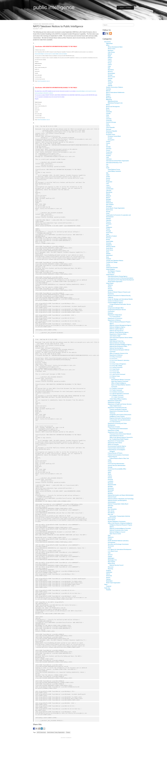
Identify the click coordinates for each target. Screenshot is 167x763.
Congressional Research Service (117, 309)
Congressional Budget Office (116, 308)
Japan (108, 174)
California (110, 297)
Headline (108, 589)
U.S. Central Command (116, 367)
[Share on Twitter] (37, 729)
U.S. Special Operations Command (119, 393)
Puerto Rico (109, 232)
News (105, 584)
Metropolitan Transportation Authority (120, 516)
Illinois (109, 474)
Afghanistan (109, 43)
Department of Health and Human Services (120, 404)
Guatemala (109, 152)
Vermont (110, 554)
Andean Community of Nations (114, 87)
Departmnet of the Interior (115, 442)
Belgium (108, 96)
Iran (107, 164)
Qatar (107, 234)
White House (111, 563)
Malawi (108, 194)
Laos (107, 183)
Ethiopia (110, 57)
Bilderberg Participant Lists (115, 103)
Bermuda (108, 97)
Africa (107, 45)
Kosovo (108, 178)
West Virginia (111, 561)
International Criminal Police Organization (117, 160)
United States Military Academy (118, 399)
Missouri (110, 491)
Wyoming (110, 568)
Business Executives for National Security (119, 295)
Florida (110, 462)
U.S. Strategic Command (116, 395)
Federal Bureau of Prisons (115, 453)
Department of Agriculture (115, 314)
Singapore (109, 244)
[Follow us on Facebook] (104, 33)
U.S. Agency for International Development (119, 549)
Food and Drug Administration (116, 463)
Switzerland (109, 255)
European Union (110, 134)
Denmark (108, 129)
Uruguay (108, 570)
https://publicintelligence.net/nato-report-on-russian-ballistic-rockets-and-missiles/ (51, 53)
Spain (107, 252)
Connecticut (111, 311)
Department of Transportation (116, 441)
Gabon (110, 59)
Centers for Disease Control (115, 300)
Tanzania (110, 82)
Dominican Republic (111, 131)
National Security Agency (116, 348)
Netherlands (109, 202)
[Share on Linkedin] (42, 729)
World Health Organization (115, 281)
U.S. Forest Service (115, 316)
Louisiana (110, 481)
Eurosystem (111, 139)
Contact (128, 7)
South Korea (109, 250)
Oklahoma (111, 537)
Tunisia (110, 83)
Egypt (109, 55)
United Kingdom (110, 269)
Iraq (107, 166)
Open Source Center (115, 533)
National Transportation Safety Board (118, 504)
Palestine (108, 220)
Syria (107, 257)
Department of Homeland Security (117, 407)
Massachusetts (112, 484)
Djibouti (110, 54)
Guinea (110, 61)
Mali (109, 68)
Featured (108, 586)
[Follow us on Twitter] (107, 33)
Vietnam (108, 579)
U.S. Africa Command (115, 357)
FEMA (109, 460)
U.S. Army (112, 362)
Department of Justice (114, 427)
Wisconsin (110, 567)
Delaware (110, 313)
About (121, 7)
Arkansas (110, 290)
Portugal (108, 230)
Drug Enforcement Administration (119, 428)
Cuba (107, 124)
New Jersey (111, 511)
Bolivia (108, 104)
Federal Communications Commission (118, 455)
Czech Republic (110, 127)
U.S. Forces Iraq (114, 371)
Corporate (109, 120)
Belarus (108, 94)
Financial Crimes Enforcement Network (120, 434)
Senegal (110, 75)
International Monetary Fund (114, 162)
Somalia (110, 78)
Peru (107, 225)
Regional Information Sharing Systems (120, 418)
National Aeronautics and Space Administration (121, 495)
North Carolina (112, 518)
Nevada (110, 507)
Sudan (109, 80)
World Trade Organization (113, 582)
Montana (110, 493)
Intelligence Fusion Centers (117, 416)
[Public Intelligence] (54, 7)
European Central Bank (114, 136)
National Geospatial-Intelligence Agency (120, 344)
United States (110, 283)
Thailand (108, 258)
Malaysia (108, 195)
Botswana (110, 50)
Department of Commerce (115, 318)
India (107, 157)
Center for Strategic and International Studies (120, 299)
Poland (108, 229)
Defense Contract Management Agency (120, 325)
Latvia (107, 185)
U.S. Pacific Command (116, 390)
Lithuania (108, 190)
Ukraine (108, 265)
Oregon (110, 539)
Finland (108, 141)
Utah (109, 553)
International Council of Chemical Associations (120, 278)
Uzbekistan (109, 572)
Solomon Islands (110, 246)
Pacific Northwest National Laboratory (118, 540)
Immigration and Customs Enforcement (120, 414)
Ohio (109, 535)
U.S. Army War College (116, 365)
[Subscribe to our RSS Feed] (110, 33)
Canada (108, 113)
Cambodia (109, 111)
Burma (108, 110)
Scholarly (108, 243)
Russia (108, 239)
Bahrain (108, 90)
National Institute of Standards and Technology (121, 498)
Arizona (110, 288)
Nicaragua (109, 206)
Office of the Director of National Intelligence (120, 523)
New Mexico (111, 512)
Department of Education (115, 400)
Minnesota (111, 488)
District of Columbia (113, 444)
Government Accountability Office (117, 469)
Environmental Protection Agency (117, 446)
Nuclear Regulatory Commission (117, 521)
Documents (107, 41)
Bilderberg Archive (113, 101)
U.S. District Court (113, 551)
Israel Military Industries (114, 171)
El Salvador (109, 132)
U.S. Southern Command (116, 392)
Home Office (111, 272)
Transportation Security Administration (120, 420)
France (108, 143)
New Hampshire (112, 509)
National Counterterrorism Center (119, 530)
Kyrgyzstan (109, 181)
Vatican (108, 574)
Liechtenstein (109, 188)
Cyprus (108, 125)
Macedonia (109, 192)
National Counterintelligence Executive (120, 528)
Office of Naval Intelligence (118, 383)
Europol (110, 138)
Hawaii (110, 470)
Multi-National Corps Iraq (116, 341)
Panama (108, 222)
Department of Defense (114, 320)
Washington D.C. (112, 560)
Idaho (109, 472)
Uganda (110, 85)
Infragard (112, 451)
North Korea (109, 209)
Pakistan (108, 218)
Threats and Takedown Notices (43, 24)
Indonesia (109, 159)
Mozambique (111, 73)
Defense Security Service (116, 330)
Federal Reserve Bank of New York (119, 458)
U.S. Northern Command (116, 388)
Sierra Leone (111, 76)
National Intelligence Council (117, 532)
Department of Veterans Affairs (118, 334)
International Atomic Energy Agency (117, 276)
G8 (107, 145)
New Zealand (109, 204)
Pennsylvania (111, 542)
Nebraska (110, 505)
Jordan (108, 176)
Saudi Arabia (109, 241)
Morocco (110, 71)
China (107, 117)
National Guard (112, 497)
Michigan (108, 199)
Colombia (108, 118)
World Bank (109, 581)
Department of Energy (114, 402)
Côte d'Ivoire (111, 52)
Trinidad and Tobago (111, 262)
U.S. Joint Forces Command (117, 374)
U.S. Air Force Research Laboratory (119, 360)
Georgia (108, 146)
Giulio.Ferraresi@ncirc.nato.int (44, 81)
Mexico (108, 197)
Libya (109, 66)
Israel (107, 167)
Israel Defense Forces (114, 169)
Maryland (110, 483)
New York (110, 514)
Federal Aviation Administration (116, 448)
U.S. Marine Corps (115, 376)
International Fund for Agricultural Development (121, 279)
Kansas (110, 477)
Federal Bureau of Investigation (116, 449)
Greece (108, 150)
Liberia (110, 64)
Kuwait (108, 180)
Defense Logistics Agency (117, 328)
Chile (107, 115)
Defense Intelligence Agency (117, 327)
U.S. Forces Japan (115, 372)
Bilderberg (109, 99)
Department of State (113, 430)
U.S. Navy (112, 378)
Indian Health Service (115, 406)
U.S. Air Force (113, 358)
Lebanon (108, 187)
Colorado (110, 306)
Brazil (107, 108)
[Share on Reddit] (39, 729)
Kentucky (110, 479)
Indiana (110, 476)
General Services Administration (116, 465)
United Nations (110, 274)
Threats (68, 732)
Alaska (110, 287)
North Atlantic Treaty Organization (55, 732)
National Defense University (117, 343)
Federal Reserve (112, 456)
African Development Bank (115, 47)
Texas (109, 547)
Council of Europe (111, 122)
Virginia (110, 556)
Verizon (108, 577)
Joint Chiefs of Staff (115, 336)
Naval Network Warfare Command (120, 379)
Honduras (109, 153)
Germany (108, 148)
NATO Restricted (41, 732)
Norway (108, 211)
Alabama (110, 285)
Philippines (109, 227)
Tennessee (111, 546)
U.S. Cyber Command (117, 397)
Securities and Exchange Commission (118, 544)
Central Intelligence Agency (115, 302)
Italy (107, 173)
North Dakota (111, 519)
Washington (111, 558)
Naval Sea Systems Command (119, 381)
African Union (111, 48)
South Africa (109, 248)
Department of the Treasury (115, 432)
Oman (108, 213)
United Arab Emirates (112, 267)
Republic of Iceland (111, 236)
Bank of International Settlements (115, 92)
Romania (108, 237)
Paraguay (108, 223)
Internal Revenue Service (117, 435)
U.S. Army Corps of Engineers (118, 364)
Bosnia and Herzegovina (113, 106)
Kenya (109, 62)
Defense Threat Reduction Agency (119, 332)
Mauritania (111, 69)
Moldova (108, 201)
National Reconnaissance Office (118, 346)
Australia (108, 89)
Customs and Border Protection (118, 409)
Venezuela (109, 575)
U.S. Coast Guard (114, 369)
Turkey (108, 264)
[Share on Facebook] (34, 729)
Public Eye (107, 588)
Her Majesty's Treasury (114, 271)
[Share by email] (44, 729)
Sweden (108, 253)
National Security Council (116, 565)
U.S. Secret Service (115, 421)
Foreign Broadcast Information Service (120, 304)
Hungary (108, 155)
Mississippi (111, 490)
